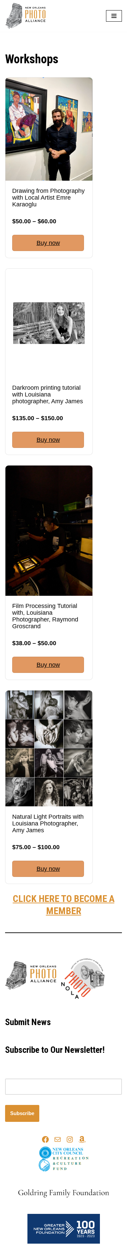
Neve (35, 1007)
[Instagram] (70, 1139)
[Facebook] (45, 1139)
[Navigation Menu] (114, 16)
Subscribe (22, 1113)
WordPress (85, 1007)
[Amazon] (82, 1139)
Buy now (48, 243)
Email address (21, 1074)
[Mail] (58, 1139)
